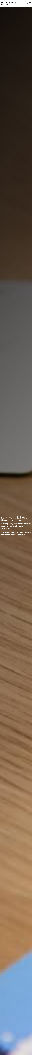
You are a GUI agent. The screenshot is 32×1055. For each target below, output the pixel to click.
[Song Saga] (8, 3)
